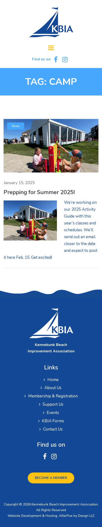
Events (53, 412)
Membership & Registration (53, 396)
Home (53, 379)
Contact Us (53, 429)
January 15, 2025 (19, 183)
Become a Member (51, 478)
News (15, 126)
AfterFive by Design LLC (77, 515)
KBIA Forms (53, 421)
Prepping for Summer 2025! (39, 192)
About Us (52, 388)
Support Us (53, 404)
